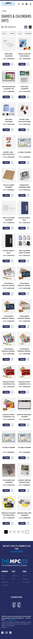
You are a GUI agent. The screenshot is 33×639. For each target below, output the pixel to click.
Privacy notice (26, 582)
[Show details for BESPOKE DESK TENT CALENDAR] (24, 503)
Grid (25, 27)
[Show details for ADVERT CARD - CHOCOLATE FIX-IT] (8, 142)
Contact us (15, 575)
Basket (6, 64)
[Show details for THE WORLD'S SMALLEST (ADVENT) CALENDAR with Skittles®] (24, 306)
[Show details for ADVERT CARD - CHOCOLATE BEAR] (24, 109)
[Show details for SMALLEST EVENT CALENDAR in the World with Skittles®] (8, 405)
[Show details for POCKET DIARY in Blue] (24, 208)
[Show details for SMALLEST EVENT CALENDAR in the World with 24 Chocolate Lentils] (8, 372)
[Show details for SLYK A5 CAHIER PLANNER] (8, 175)
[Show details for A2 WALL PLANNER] (24, 142)
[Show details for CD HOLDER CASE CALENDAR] (8, 470)
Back (4, 11)
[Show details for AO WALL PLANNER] (24, 437)
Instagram (6, 633)
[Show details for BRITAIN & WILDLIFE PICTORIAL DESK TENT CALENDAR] (8, 503)
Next (27, 532)
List (30, 27)
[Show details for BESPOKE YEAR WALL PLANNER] (24, 405)
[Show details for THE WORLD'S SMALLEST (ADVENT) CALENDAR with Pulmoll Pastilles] (24, 339)
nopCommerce (9, 627)
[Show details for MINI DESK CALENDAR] (8, 109)
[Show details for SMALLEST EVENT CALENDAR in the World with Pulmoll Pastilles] (24, 372)
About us (3, 575)
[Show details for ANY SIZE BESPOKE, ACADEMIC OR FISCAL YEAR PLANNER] (8, 77)
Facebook (2, 633)
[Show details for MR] (24, 44)
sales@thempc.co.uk (12, 619)
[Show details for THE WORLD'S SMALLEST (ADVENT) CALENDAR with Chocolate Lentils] (8, 339)
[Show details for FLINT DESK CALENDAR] (24, 77)
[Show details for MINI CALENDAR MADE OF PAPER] (24, 240)
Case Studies (4, 585)
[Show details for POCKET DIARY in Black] (8, 240)
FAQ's (13, 579)
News (2, 579)
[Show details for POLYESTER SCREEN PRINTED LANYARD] (8, 44)
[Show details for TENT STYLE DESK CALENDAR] (8, 208)
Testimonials (4, 582)
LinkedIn (10, 633)
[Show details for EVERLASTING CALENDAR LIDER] (24, 175)
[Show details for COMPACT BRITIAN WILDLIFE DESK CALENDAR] (24, 470)
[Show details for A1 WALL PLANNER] (8, 437)
